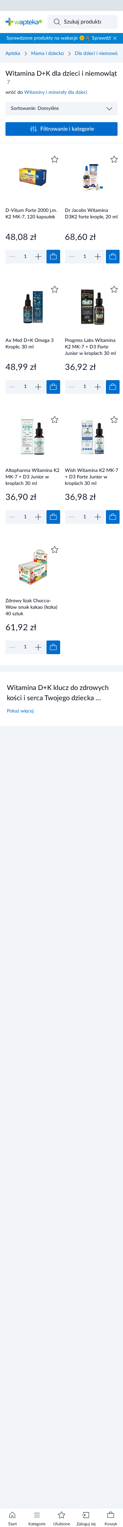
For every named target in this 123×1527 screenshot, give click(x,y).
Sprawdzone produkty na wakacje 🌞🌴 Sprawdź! (58, 38)
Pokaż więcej (20, 711)
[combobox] (82, 22)
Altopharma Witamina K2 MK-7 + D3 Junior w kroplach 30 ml (32, 477)
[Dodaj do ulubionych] (54, 159)
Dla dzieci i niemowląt (98, 53)
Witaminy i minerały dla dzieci (55, 92)
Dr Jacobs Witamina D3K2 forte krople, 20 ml (91, 213)
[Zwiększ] (38, 256)
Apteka (12, 53)
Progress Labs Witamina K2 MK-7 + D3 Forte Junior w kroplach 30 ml (90, 347)
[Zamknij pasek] (115, 38)
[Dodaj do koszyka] (53, 256)
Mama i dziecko (47, 53)
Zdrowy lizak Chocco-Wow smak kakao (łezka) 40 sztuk (31, 607)
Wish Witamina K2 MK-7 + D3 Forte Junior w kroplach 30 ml (91, 477)
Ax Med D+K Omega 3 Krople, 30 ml (29, 343)
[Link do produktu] (32, 209)
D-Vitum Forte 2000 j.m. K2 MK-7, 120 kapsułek (31, 213)
